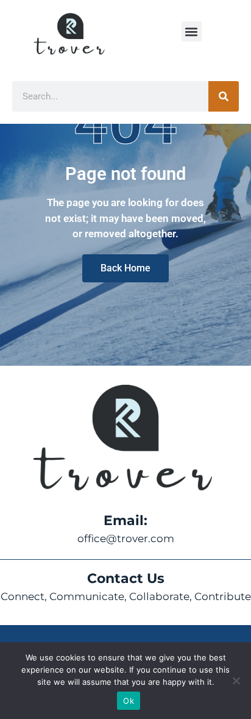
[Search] (223, 96)
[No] (236, 680)
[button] (192, 31)
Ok (128, 701)
